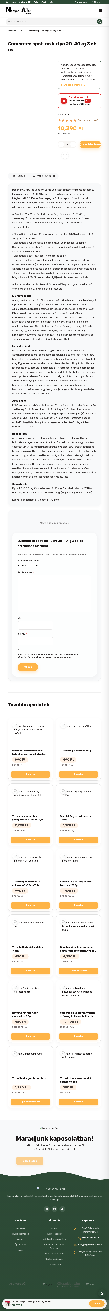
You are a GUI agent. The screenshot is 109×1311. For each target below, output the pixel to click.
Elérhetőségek (54, 1234)
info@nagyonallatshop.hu (90, 1244)
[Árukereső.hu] (17, 1284)
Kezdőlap (12, 31)
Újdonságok (20, 1244)
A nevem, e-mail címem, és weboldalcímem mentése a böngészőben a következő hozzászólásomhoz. (48, 655)
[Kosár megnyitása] (102, 1293)
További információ (72, 85)
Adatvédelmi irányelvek (54, 1239)
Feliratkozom (30, 1161)
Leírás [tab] (19, 176)
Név (21, 618)
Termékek (20, 1228)
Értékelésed (26, 572)
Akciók (20, 1239)
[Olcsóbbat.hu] (68, 1284)
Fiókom (97, 2)
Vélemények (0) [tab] (44, 176)
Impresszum (54, 1264)
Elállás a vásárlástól (54, 1253)
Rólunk (54, 1228)
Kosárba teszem (92, 144)
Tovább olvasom (78, 971)
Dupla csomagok (20, 1234)
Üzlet (22, 31)
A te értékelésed (28, 561)
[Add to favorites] (65, 155)
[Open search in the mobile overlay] (54, 21)
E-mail (22, 634)
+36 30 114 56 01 (90, 1237)
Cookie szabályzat (54, 1259)
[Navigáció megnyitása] (100, 10)
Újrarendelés (82, 2)
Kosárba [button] (30, 774)
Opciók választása (30, 1102)
